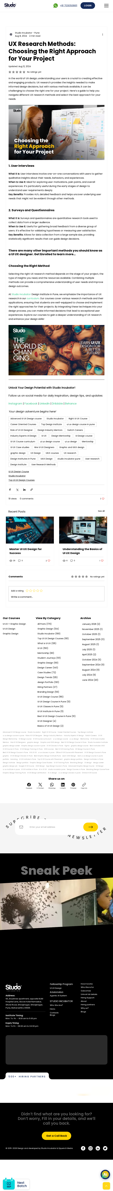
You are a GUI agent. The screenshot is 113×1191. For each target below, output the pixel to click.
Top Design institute (51, 424)
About (84, 1001)
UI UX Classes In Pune (55, 746)
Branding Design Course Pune (97, 769)
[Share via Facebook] (10, 489)
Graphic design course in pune (33, 746)
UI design (88, 763)
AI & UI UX (33, 752)
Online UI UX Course (89, 773)
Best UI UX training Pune (64, 749)
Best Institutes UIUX (97, 746)
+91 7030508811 (68, 5)
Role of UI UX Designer (21, 430)
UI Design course (83, 435)
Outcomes (86, 990)
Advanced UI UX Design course (26, 418)
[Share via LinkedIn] (24, 489)
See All (101, 511)
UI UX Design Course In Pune (95, 752)
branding (14, 759)
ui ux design (71, 441)
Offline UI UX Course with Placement (69, 752)
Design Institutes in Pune (23, 458)
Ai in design (52, 773)
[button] (56, 1136)
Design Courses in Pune (76, 769)
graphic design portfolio (73, 759)
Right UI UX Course (78, 418)
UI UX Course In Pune (11, 749)
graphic (6, 756)
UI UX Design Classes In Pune (21, 756)
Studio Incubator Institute (98, 742)
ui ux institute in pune (11, 769)
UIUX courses (52, 453)
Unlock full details (89, 994)
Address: (10, 995)
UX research (70, 453)
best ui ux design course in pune (90, 756)
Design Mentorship (60, 435)
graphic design (18, 453)
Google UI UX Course (26, 766)
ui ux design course (50, 441)
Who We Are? (56, 1005)
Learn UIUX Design (69, 756)
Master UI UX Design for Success (25, 551)
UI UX (43, 435)
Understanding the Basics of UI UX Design (82, 551)
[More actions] (102, 34)
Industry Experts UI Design (23, 435)
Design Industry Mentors (50, 430)
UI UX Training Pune (61, 763)
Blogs (52, 1015)
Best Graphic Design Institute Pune (47, 756)
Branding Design (76, 763)
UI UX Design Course (19, 471)
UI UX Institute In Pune (27, 759)
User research (92, 458)
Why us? (85, 1008)
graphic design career (11, 746)
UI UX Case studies (19, 447)
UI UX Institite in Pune (29, 769)
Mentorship (87, 441)
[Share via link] (31, 489)
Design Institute (18, 464)
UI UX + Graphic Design (14, 623)
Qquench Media (65, 1148)
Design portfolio (22, 763)
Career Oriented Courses (23, 424)
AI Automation (56, 992)
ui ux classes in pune (46, 752)
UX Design (36, 453)
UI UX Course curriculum (22, 441)
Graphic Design (10, 633)
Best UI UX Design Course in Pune (15, 752)
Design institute (9, 763)
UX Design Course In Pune (85, 749)
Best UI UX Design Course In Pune (73, 742)
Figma (67, 746)
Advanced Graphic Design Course (81, 766)
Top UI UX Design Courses (22, 480)
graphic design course (79, 746)
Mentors (6, 742)
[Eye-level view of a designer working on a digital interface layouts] (83, 530)
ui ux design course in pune (81, 424)
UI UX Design (9, 628)
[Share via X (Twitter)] (17, 489)
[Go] (106, 1186)
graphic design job (10, 766)
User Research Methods (43, 464)
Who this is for (87, 987)
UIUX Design (47, 458)
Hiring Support (87, 997)
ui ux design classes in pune (69, 773)
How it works (87, 983)
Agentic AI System (58, 995)
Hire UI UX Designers (44, 447)
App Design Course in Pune (56, 766)
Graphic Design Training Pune (14, 773)
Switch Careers (75, 430)
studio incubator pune (69, 458)
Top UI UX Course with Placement (50, 759)
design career (98, 763)
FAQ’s (52, 1009)
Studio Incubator (55, 418)
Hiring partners (88, 1004)
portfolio (6, 759)
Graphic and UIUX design (71, 447)
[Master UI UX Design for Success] (30, 530)
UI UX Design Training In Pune (31, 749)
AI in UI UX (43, 769)
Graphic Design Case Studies (41, 763)
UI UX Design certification (36, 773)
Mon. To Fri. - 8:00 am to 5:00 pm (21, 1018)
